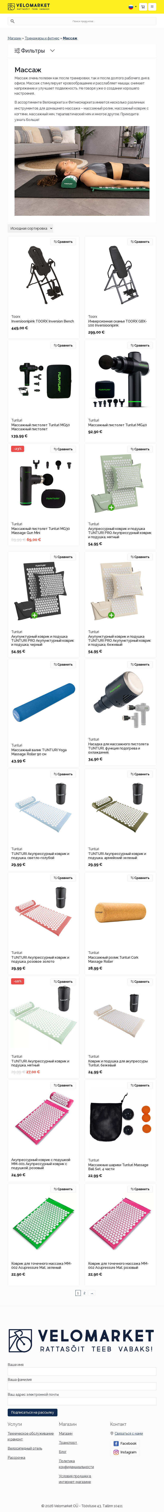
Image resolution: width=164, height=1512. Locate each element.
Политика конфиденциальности (76, 1464)
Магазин (14, 38)
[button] (152, 7)
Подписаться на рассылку (32, 1412)
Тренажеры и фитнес (42, 38)
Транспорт (68, 1443)
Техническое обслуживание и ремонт (31, 1436)
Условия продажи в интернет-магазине (75, 1479)
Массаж (70, 38)
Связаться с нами (129, 1433)
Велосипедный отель (25, 1448)
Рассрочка (16, 1458)
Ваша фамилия (20, 1380)
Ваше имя (15, 1365)
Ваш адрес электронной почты (33, 1395)
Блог (62, 1452)
